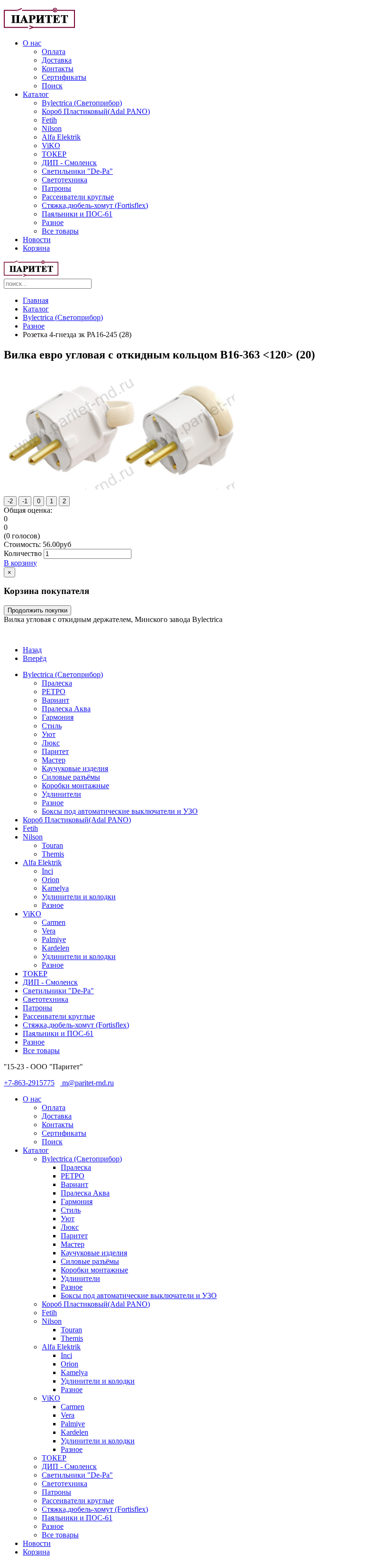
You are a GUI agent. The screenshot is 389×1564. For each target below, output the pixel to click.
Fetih (49, 120)
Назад (32, 650)
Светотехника (64, 180)
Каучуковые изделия (75, 768)
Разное (53, 222)
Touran (52, 845)
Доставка (57, 60)
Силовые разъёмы (71, 777)
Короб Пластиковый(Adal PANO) (96, 111)
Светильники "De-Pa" (77, 171)
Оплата (53, 51)
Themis (53, 854)
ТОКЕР (54, 154)
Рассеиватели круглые (78, 197)
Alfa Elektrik (61, 137)
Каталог (36, 94)
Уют (49, 734)
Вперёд (34, 658)
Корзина (36, 248)
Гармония (58, 717)
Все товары (60, 231)
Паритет (55, 751)
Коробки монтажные (75, 786)
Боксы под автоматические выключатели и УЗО (120, 811)
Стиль (52, 726)
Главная (35, 300)
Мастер (53, 760)
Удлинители (61, 794)
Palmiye (54, 939)
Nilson (52, 128)
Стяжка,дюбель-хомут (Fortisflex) (95, 205)
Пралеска (57, 683)
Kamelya (55, 888)
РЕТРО (53, 692)
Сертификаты (64, 77)
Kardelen (55, 948)
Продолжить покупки (37, 610)
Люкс (51, 743)
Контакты (58, 69)
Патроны (56, 188)
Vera (49, 931)
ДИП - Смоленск (69, 163)
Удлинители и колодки (79, 897)
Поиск (52, 86)
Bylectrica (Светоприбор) (82, 103)
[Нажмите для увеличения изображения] (121, 487)
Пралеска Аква (66, 709)
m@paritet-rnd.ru (87, 1083)
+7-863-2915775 (29, 1083)
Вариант (55, 700)
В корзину (20, 563)
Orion (50, 880)
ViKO (51, 145)
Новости (37, 240)
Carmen (53, 922)
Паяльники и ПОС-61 (77, 214)
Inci (47, 871)
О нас (32, 43)
